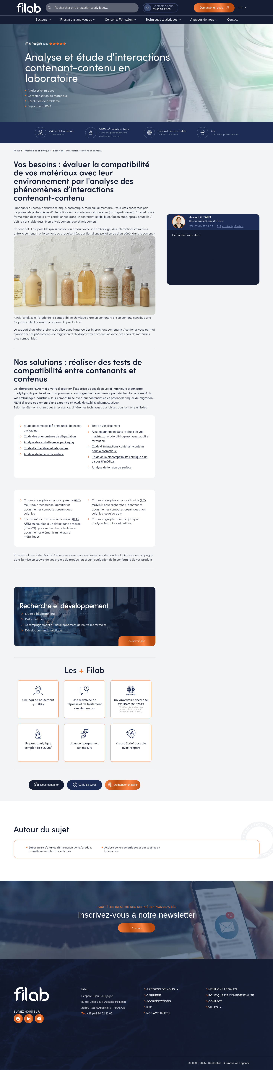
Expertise (58, 150)
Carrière (153, 995)
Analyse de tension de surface (44, 454)
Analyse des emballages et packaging (49, 442)
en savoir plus (137, 641)
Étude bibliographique (40, 613)
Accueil (18, 150)
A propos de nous (160, 989)
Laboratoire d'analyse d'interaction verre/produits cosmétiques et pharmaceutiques (60, 849)
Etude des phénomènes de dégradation (50, 436)
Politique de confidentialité (231, 995)
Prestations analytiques (38, 150)
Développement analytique (43, 630)
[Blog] (18, 1018)
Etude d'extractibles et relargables (46, 448)
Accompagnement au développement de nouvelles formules (65, 625)
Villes (213, 1007)
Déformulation (35, 619)
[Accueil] (28, 7)
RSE (149, 1007)
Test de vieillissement (106, 425)
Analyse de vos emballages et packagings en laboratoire (132, 849)
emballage (103, 216)
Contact (215, 1001)
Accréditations (158, 1001)
